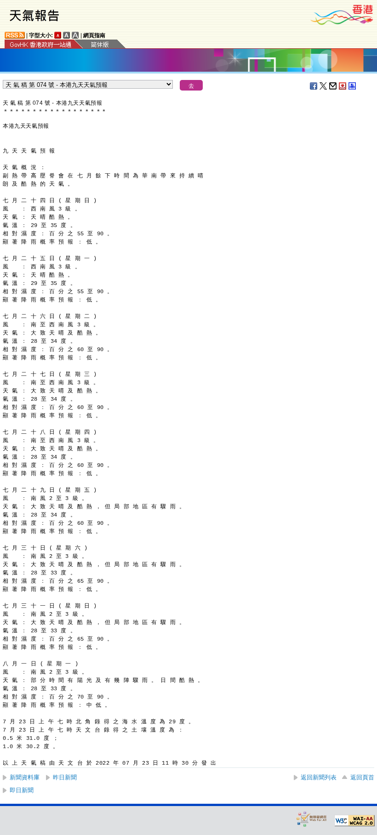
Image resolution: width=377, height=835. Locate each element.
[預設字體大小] (58, 35)
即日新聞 (22, 790)
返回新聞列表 (319, 777)
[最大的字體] (75, 35)
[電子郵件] (333, 86)
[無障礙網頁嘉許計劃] (311, 819)
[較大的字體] (66, 35)
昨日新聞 (65, 777)
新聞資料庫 (25, 777)
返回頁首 (362, 777)
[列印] (352, 86)
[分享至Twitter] (324, 86)
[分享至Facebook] (314, 86)
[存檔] (343, 86)
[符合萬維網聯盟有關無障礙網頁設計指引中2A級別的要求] (354, 821)
